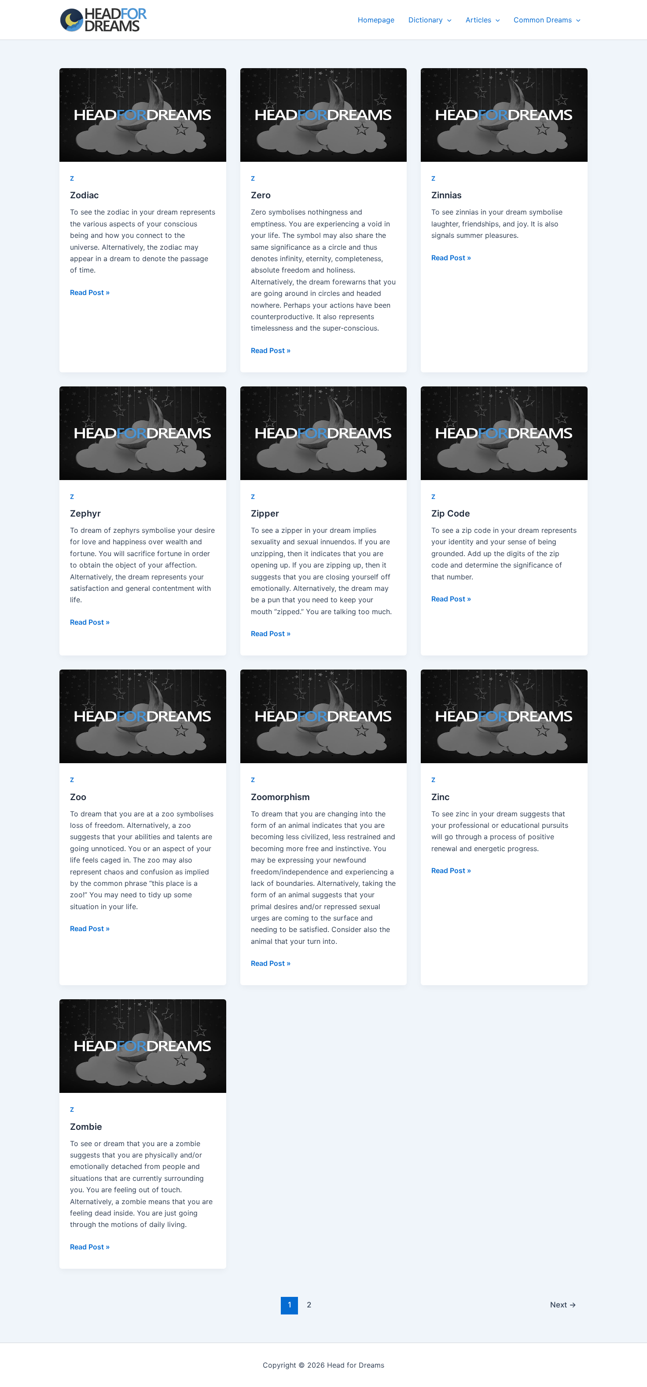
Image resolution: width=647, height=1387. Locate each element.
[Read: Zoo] (142, 716)
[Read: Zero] (323, 115)
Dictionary (425, 19)
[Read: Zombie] (142, 1046)
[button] (447, 19)
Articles (478, 19)
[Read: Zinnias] (504, 115)
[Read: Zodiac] (142, 115)
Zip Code (450, 513)
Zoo (78, 797)
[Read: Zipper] (323, 433)
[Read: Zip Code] (504, 433)
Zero (261, 195)
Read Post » (90, 292)
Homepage (376, 19)
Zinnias (446, 195)
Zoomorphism (280, 797)
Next (563, 1304)
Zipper (265, 513)
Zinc (440, 797)
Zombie (86, 1126)
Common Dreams (543, 19)
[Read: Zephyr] (142, 433)
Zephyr (85, 513)
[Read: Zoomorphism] (323, 716)
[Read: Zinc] (504, 716)
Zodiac (84, 195)
